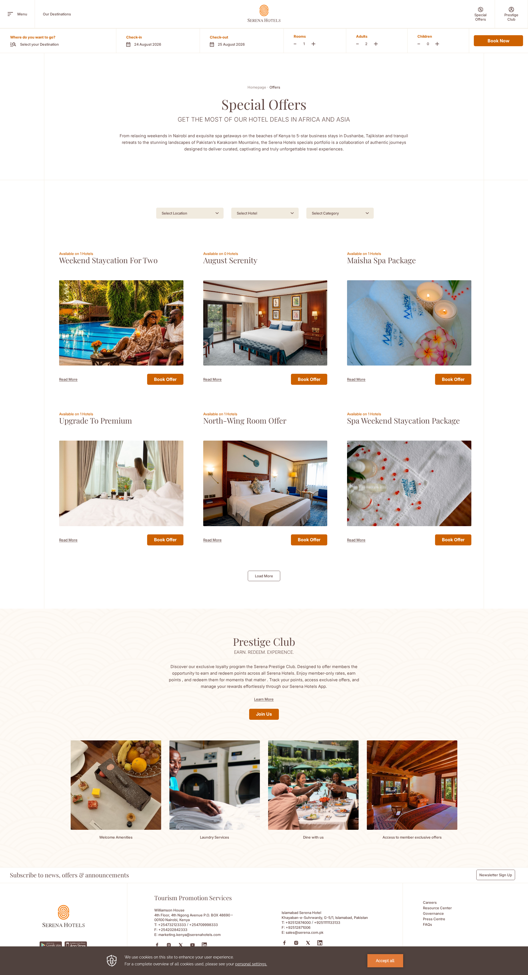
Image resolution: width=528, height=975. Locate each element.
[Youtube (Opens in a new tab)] (192, 945)
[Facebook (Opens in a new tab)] (157, 945)
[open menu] (10, 14)
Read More (68, 379)
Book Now (498, 40)
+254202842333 (172, 929)
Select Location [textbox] (174, 213)
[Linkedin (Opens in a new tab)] (204, 945)
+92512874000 (298, 922)
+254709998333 (203, 924)
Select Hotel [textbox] (247, 213)
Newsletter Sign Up (495, 875)
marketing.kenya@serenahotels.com (189, 934)
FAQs (427, 924)
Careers (430, 902)
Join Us (264, 714)
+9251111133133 (327, 922)
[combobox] (190, 213)
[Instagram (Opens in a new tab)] (169, 945)
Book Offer (165, 379)
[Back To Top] (514, 910)
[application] (264, 960)
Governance (433, 913)
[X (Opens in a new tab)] (180, 945)
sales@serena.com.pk (304, 932)
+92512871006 (298, 927)
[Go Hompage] (264, 13)
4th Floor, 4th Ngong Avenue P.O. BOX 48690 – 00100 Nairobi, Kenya (193, 917)
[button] (158, 41)
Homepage (258, 87)
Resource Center (437, 908)
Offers (275, 87)
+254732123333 (172, 924)
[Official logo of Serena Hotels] (63, 925)
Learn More (264, 699)
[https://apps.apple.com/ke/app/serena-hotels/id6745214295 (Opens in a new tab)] (76, 945)
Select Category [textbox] (325, 213)
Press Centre (434, 919)
